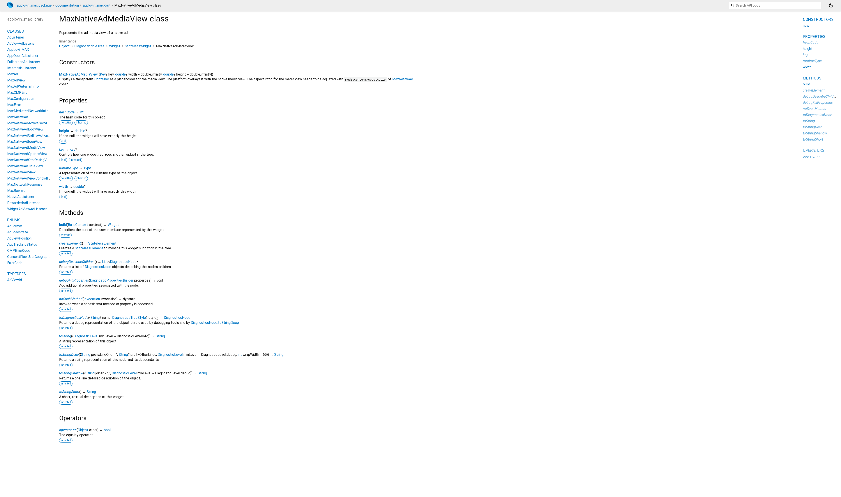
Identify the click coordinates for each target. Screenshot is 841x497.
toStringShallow (71, 373)
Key (103, 74)
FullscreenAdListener (23, 62)
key (61, 149)
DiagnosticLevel (85, 336)
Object (64, 46)
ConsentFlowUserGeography (29, 257)
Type (87, 168)
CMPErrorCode (18, 250)
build (63, 225)
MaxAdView (16, 80)
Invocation (92, 299)
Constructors (818, 19)
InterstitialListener (21, 68)
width (63, 187)
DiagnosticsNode (123, 262)
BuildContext (78, 225)
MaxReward (16, 191)
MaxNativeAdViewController (29, 178)
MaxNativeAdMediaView (78, 74)
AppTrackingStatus (22, 244)
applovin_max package (34, 5)
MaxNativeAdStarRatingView (29, 160)
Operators (813, 150)
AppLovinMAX (18, 50)
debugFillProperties (74, 280)
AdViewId (14, 280)
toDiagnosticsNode (73, 317)
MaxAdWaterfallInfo (23, 86)
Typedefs (16, 273)
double (120, 74)
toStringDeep (69, 354)
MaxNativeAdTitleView (25, 166)
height (64, 131)
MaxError (14, 105)
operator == (68, 430)
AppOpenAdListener (22, 56)
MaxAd (12, 74)
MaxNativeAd (402, 79)
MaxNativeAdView (21, 172)
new (806, 25)
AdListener (15, 37)
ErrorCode (15, 263)
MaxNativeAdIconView (24, 141)
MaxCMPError (18, 92)
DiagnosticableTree (89, 46)
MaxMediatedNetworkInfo (27, 111)
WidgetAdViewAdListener (27, 209)
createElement (70, 243)
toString (65, 336)
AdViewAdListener (21, 43)
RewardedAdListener (23, 203)
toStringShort (69, 392)
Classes (15, 31)
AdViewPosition (19, 238)
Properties (814, 36)
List (105, 262)
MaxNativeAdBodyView (25, 129)
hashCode (66, 112)
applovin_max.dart (97, 5)
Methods (812, 78)
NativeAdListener (20, 197)
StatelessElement (102, 243)
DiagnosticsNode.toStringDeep (215, 323)
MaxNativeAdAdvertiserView (29, 123)
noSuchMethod (71, 299)
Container (101, 79)
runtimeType (68, 168)
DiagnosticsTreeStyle (129, 317)
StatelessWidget (138, 46)
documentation (67, 5)
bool (107, 430)
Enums (13, 220)
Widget (114, 46)
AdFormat (15, 226)
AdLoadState (17, 232)
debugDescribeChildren (77, 262)
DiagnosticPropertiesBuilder (111, 280)
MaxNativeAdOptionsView (27, 154)
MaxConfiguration (20, 99)
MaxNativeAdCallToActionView (31, 135)
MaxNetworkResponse (24, 184)
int (82, 112)
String (95, 317)
